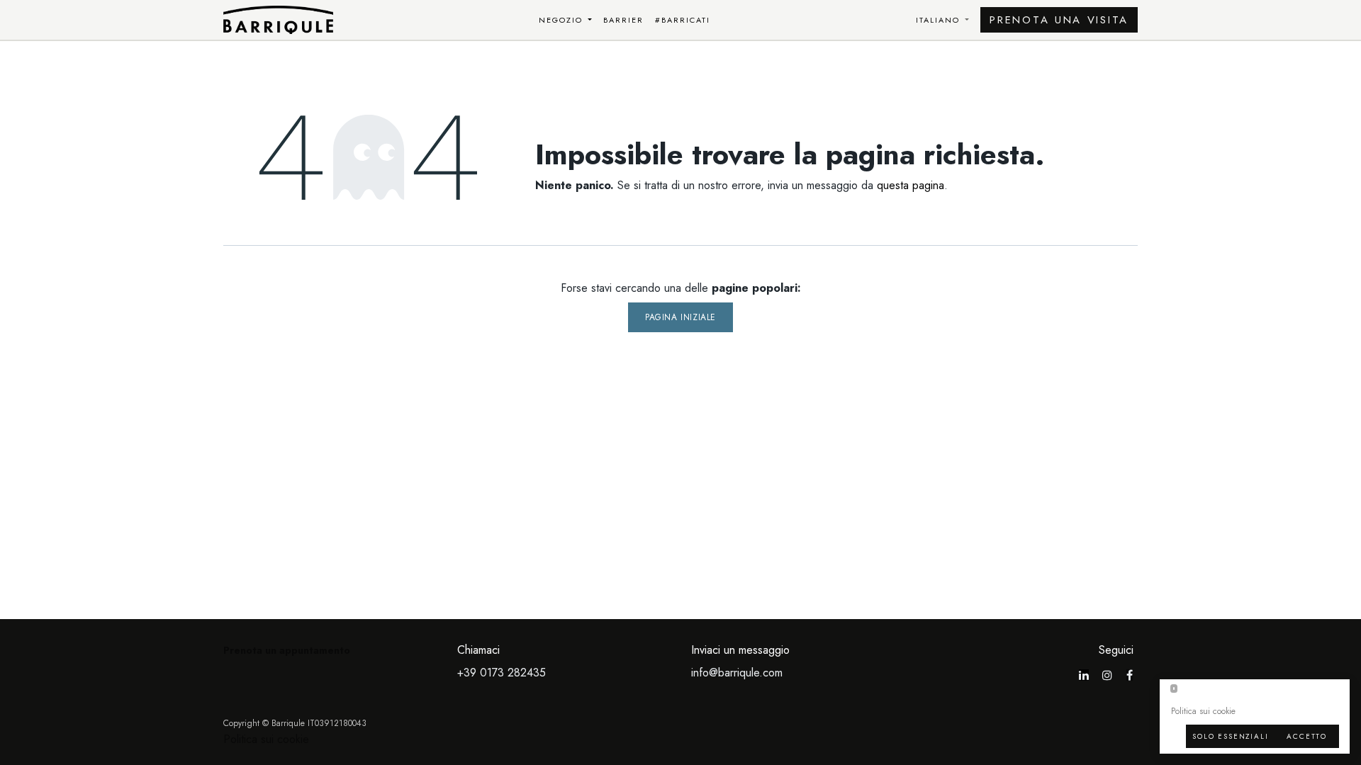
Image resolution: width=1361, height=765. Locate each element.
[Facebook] (1130, 675)
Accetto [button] (1307, 736)
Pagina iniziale (680, 317)
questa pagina (910, 185)
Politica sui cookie (266, 739)
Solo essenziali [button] (1230, 736)
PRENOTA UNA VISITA (1059, 20)
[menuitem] (565, 20)
